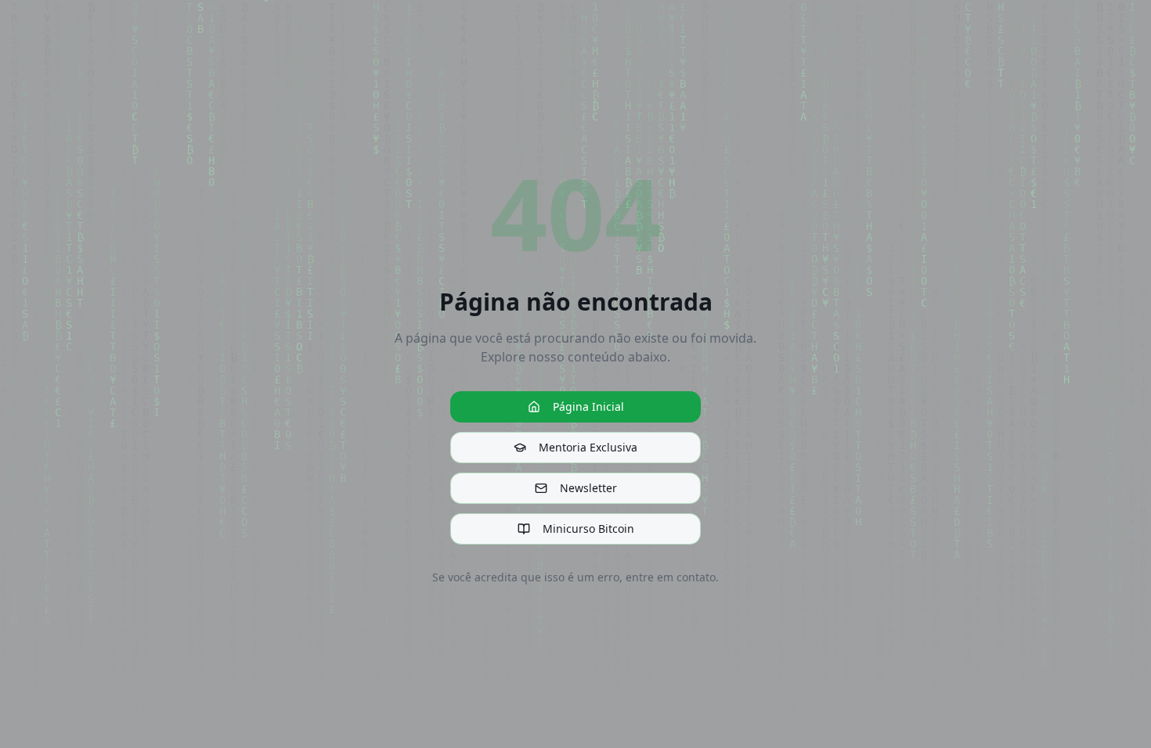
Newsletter (588, 487)
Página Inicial (588, 406)
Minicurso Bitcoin (588, 528)
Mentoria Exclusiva (588, 447)
